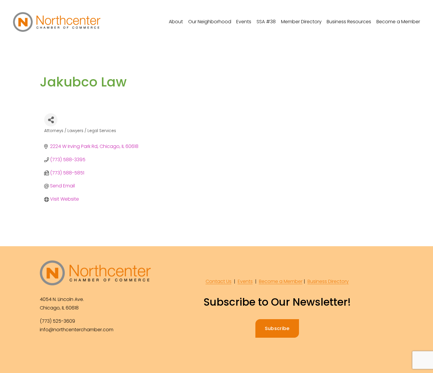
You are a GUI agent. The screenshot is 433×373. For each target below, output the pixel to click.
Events (245, 281)
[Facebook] (45, 349)
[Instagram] (58, 349)
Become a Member (398, 21)
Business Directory (328, 281)
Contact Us (219, 281)
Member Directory (301, 21)
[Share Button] (50, 119)
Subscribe (277, 328)
